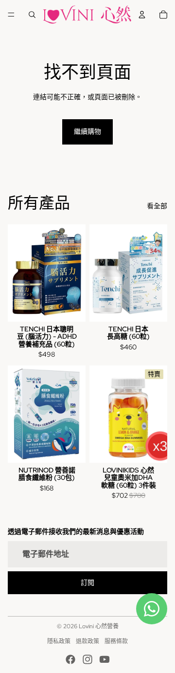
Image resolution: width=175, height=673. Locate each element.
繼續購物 (87, 131)
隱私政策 (58, 641)
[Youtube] (104, 659)
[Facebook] (70, 659)
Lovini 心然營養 (99, 626)
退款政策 (87, 641)
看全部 (157, 205)
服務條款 (116, 641)
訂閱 (87, 582)
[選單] (11, 14)
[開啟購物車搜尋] (32, 14)
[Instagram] (87, 659)
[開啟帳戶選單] (142, 14)
